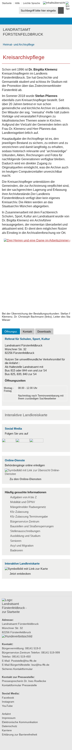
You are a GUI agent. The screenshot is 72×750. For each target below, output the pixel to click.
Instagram (8, 701)
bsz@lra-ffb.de (40, 664)
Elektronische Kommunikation (20, 722)
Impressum (9, 717)
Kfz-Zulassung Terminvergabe (29, 516)
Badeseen (16, 550)
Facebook (8, 697)
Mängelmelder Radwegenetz (28, 507)
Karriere (7, 730)
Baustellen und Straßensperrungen (32, 526)
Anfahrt (6, 713)
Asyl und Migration (21, 545)
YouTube (7, 705)
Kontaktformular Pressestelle (19, 685)
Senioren (15, 540)
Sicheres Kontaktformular (17, 668)
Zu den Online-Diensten (25, 479)
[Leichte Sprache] (68, 3)
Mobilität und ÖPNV (22, 502)
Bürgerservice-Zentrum (24, 521)
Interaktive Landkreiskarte (26, 415)
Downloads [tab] (44, 331)
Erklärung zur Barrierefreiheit (19, 734)
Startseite (7, 3)
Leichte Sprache (31, 3)
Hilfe (17, 3)
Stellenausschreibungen (25, 531)
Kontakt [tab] (27, 331)
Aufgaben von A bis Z (23, 497)
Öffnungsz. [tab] (11, 331)
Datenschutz (9, 726)
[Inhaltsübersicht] (54, 2)
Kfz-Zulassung (19, 511)
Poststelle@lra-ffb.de (23, 660)
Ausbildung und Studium (25, 535)
